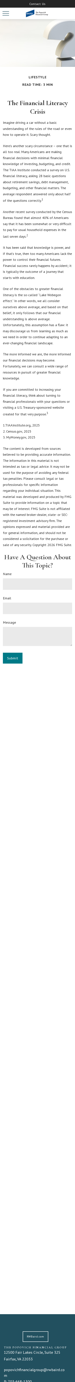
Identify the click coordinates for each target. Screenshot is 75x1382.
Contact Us (37, 4)
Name (7, 574)
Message (9, 622)
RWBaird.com (35, 1336)
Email (7, 598)
